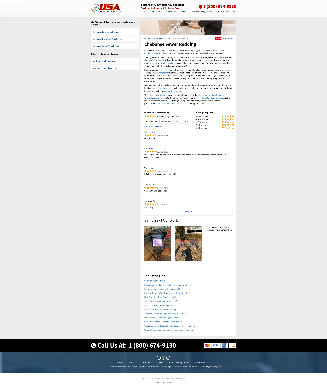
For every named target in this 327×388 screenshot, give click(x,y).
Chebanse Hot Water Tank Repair (107, 39)
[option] (188, 243)
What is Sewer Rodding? (154, 280)
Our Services (171, 11)
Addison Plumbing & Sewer (105, 61)
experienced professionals (213, 95)
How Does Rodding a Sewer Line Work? (161, 297)
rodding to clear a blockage (212, 97)
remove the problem (172, 90)
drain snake (162, 95)
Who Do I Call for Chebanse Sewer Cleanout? (163, 321)
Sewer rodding (161, 72)
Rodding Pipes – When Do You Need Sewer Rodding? (167, 293)
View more (188, 211)
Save (219, 38)
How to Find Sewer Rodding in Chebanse (162, 317)
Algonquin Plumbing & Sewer (105, 68)
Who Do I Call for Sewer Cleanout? (159, 305)
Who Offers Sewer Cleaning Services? (160, 301)
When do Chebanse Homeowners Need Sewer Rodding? (168, 329)
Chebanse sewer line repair (167, 103)
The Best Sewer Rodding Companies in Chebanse (166, 313)
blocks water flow (156, 60)
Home (143, 11)
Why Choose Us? (225, 11)
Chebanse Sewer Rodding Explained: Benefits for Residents (170, 325)
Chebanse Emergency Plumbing (107, 32)
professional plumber (164, 88)
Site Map (169, 382)
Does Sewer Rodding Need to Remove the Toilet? (165, 284)
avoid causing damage (157, 97)
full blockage (170, 63)
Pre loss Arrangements (202, 11)
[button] (161, 11)
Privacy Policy (160, 382)
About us (156, 11)
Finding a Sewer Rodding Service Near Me (162, 289)
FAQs (184, 11)
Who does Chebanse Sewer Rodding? (160, 309)
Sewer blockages (160, 53)
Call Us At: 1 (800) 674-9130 (136, 345)
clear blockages (168, 69)
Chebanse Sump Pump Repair (106, 46)
